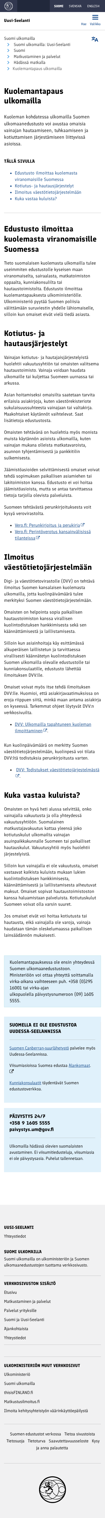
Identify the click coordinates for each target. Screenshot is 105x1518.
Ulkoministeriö (17, 1374)
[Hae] (83, 18)
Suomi (19, 50)
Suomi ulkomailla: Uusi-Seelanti (41, 44)
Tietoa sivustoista (79, 1433)
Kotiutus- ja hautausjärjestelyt (44, 185)
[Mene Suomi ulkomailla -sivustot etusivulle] (8, 6)
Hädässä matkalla (29, 62)
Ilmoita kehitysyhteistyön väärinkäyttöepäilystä (46, 1410)
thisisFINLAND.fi (18, 1392)
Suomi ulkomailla (19, 38)
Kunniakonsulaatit (25, 1082)
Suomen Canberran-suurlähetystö (39, 1048)
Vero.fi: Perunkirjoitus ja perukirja (47, 525)
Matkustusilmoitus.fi (22, 1401)
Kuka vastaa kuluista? (36, 198)
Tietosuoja (15, 1440)
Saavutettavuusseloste (69, 1440)
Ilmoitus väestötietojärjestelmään (48, 192)
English (93, 6)
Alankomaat (79, 1065)
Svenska (75, 6)
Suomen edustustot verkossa (35, 1433)
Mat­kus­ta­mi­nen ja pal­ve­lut (36, 56)
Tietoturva (37, 1440)
